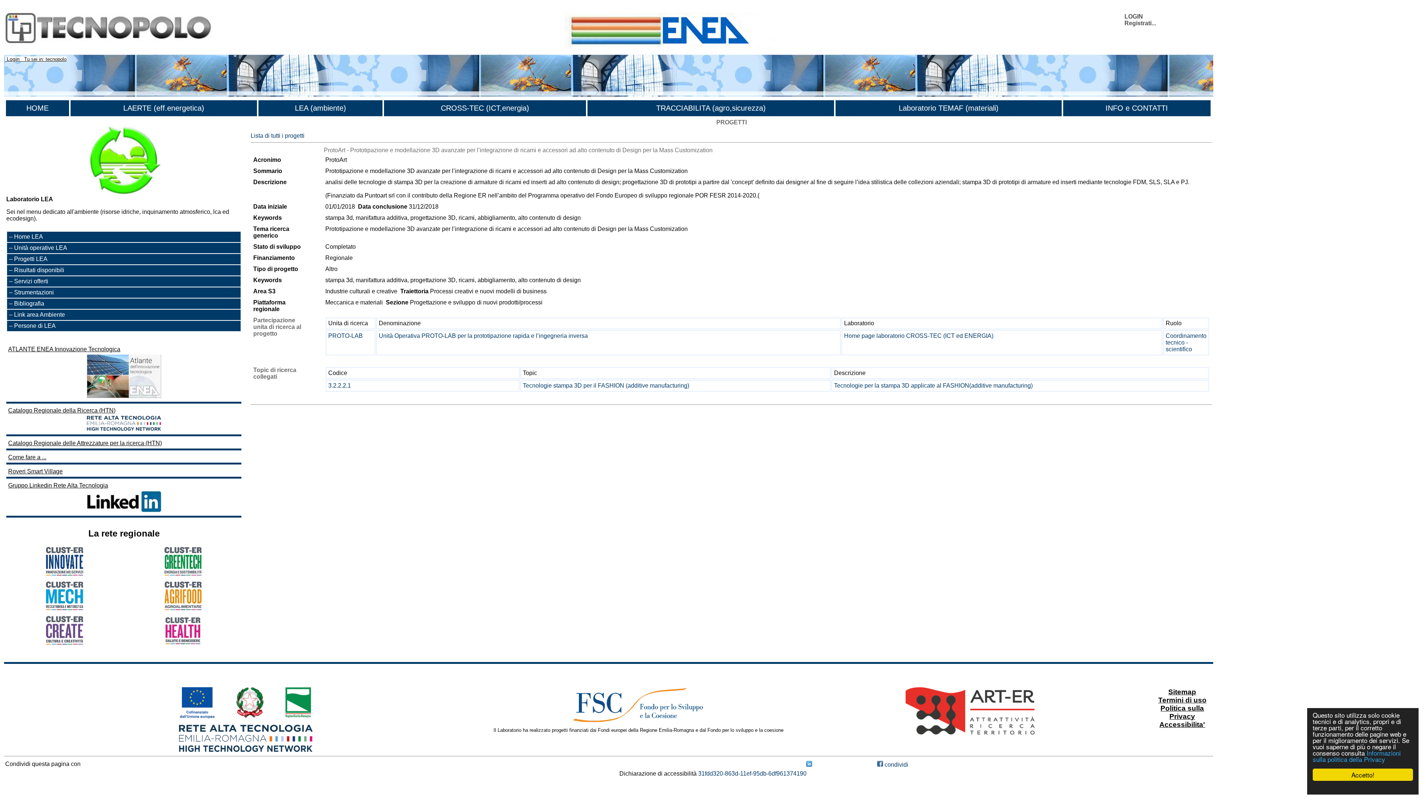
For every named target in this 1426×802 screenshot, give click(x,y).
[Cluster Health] (183, 643)
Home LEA (28, 237)
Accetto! (1362, 774)
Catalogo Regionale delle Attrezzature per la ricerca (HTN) (85, 443)
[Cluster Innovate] (64, 573)
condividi (895, 765)
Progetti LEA (31, 259)
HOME (37, 108)
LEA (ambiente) (320, 108)
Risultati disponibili (39, 270)
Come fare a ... (27, 457)
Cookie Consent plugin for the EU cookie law (1362, 787)
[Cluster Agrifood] (183, 608)
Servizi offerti (31, 281)
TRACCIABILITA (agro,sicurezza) (711, 108)
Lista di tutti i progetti (278, 136)
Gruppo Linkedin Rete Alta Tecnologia (58, 485)
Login (13, 59)
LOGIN (1133, 16)
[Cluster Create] (64, 642)
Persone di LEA (35, 326)
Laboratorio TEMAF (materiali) (949, 108)
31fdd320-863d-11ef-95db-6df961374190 (752, 773)
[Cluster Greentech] (183, 573)
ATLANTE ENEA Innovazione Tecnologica (64, 349)
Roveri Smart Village (35, 471)
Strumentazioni (34, 292)
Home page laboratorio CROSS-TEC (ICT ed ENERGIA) (918, 336)
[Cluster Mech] (64, 608)
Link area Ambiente (39, 315)
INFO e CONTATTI (1137, 108)
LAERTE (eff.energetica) (163, 108)
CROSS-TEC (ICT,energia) (485, 108)
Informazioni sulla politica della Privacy (1357, 756)
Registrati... (1140, 23)
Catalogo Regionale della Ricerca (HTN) (61, 410)
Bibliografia (29, 303)
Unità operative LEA (40, 248)
